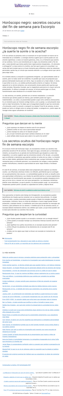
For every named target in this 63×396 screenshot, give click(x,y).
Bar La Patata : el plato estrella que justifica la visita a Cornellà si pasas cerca (27, 302)
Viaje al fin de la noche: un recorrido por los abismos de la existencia (27, 243)
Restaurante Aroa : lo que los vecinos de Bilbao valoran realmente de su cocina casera (31, 273)
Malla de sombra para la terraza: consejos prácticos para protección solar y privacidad (30, 257)
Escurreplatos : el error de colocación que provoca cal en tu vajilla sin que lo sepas (29, 270)
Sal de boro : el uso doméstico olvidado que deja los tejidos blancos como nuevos (29, 286)
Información (8, 238)
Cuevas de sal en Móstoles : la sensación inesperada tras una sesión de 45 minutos (30, 296)
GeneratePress (46, 393)
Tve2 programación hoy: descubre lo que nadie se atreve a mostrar (26, 241)
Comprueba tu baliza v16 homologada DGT (16, 365)
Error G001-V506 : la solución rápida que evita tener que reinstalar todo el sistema (29, 299)
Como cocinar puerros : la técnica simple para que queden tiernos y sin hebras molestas (31, 265)
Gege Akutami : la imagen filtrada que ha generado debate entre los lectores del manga (31, 268)
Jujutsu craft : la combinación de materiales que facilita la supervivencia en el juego (30, 294)
